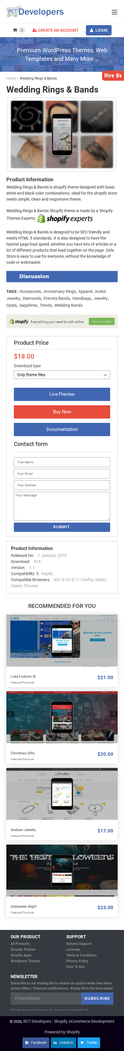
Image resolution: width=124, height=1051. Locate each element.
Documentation (62, 429)
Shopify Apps (21, 955)
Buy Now (62, 412)
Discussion (34, 276)
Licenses (73, 950)
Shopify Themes (23, 950)
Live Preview (62, 394)
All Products (20, 944)
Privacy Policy (77, 961)
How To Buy (75, 967)
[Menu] (113, 11)
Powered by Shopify (62, 1032)
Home (11, 78)
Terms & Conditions (81, 955)
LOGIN (101, 30)
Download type (27, 365)
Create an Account (58, 30)
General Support (78, 944)
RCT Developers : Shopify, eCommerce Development (68, 1021)
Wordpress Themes (25, 961)
